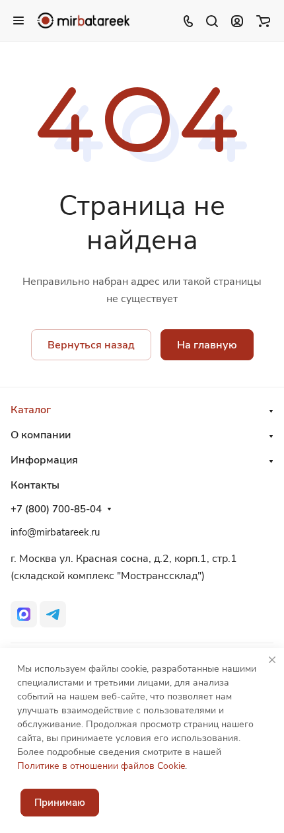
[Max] (24, 614)
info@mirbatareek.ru (55, 532)
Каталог (31, 410)
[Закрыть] (272, 660)
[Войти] (237, 20)
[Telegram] (53, 614)
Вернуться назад (91, 345)
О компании (41, 435)
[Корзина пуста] (263, 20)
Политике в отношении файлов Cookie (101, 766)
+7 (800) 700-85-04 (56, 509)
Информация (44, 460)
